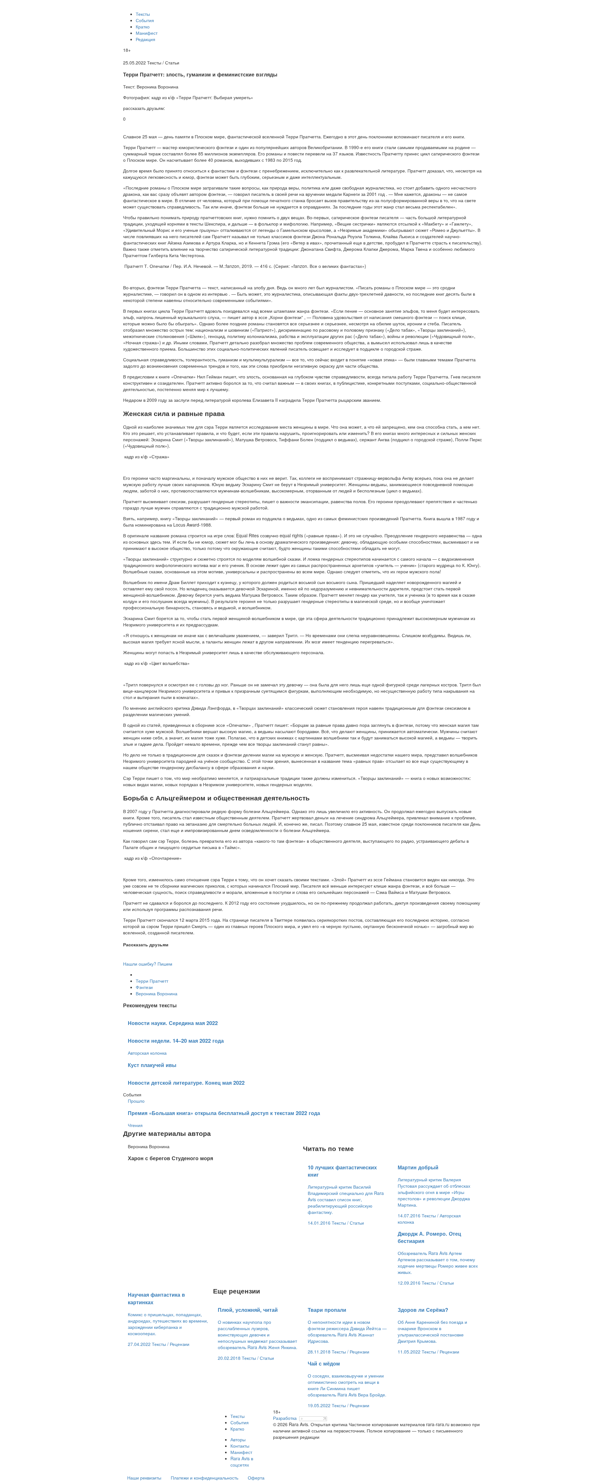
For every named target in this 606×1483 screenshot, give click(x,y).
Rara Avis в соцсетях (241, 1461)
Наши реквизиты (144, 1477)
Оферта (256, 1477)
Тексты (143, 14)
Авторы (238, 1439)
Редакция (145, 39)
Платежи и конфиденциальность (204, 1477)
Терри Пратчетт (152, 981)
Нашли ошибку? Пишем (147, 964)
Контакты (239, 1446)
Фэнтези (144, 987)
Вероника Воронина (156, 993)
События (145, 20)
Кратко (143, 26)
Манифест (146, 33)
